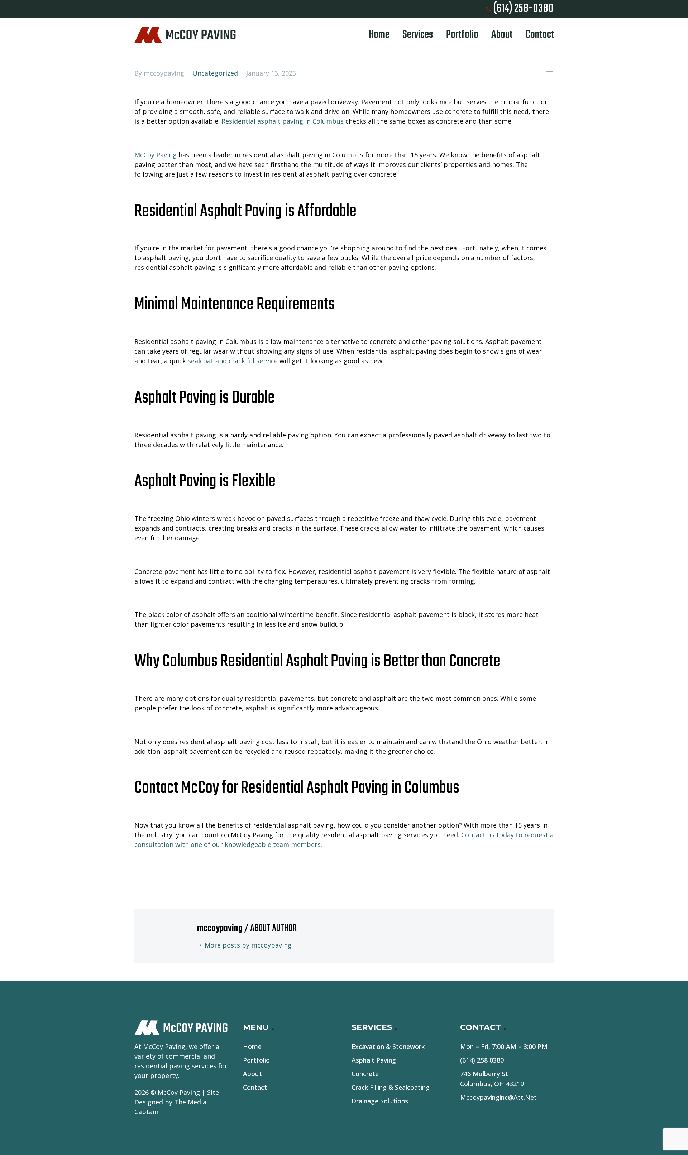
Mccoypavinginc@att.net (498, 1097)
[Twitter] (150, 874)
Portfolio (462, 35)
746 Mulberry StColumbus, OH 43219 (492, 1078)
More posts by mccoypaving (248, 945)
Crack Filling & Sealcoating (391, 1087)
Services (417, 35)
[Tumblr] (172, 874)
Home (379, 35)
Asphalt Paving (374, 1060)
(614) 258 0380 (482, 1060)
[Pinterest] (161, 874)
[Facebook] (139, 874)
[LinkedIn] (183, 874)
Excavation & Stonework (388, 1046)
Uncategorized (215, 73)
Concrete (365, 1073)
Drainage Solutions (380, 1101)
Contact (540, 35)
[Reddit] (194, 874)
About (502, 35)
